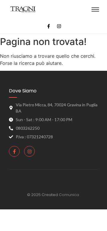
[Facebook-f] (48, 26)
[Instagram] (59, 26)
